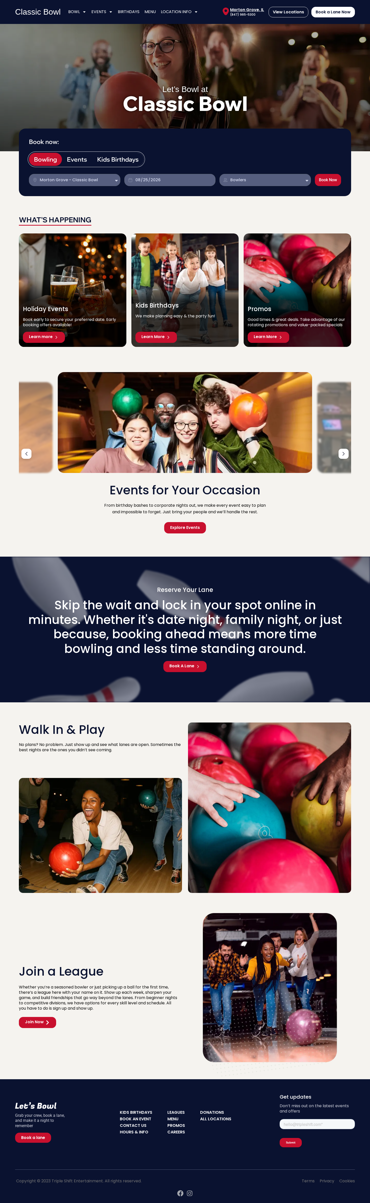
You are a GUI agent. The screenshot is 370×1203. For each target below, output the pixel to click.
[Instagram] (189, 1193)
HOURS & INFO (134, 1132)
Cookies (347, 1181)
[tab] (45, 159)
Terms (308, 1181)
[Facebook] (180, 1193)
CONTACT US (133, 1125)
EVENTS (98, 12)
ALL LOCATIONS (215, 1119)
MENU (150, 12)
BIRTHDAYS (128, 12)
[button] (26, 454)
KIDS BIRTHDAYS (136, 1112)
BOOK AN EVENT (135, 1119)
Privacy (327, 1181)
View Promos (184, 527)
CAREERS (176, 1132)
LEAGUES (176, 1112)
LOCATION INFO (176, 12)
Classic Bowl (38, 11)
